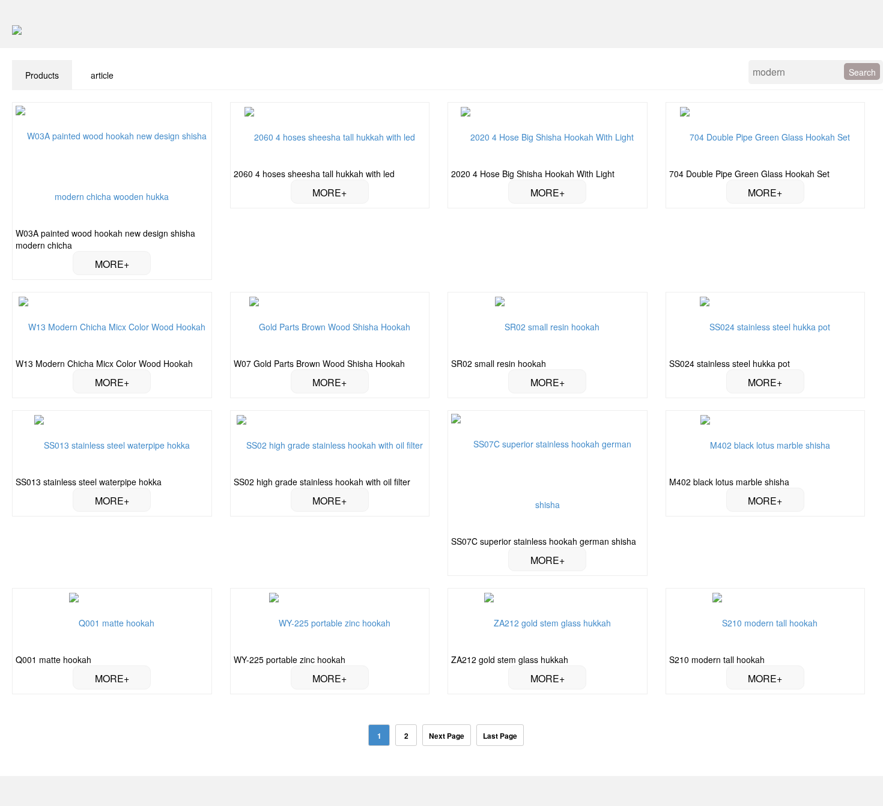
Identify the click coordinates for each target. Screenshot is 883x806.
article (102, 75)
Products (42, 75)
